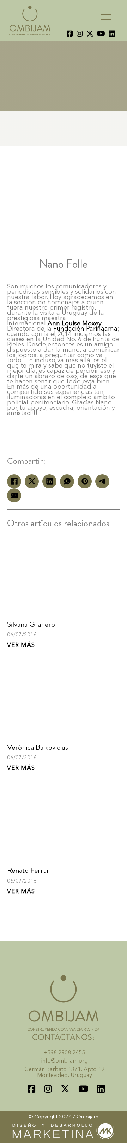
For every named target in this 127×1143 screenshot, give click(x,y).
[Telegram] (102, 481)
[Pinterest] (85, 481)
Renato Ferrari (29, 870)
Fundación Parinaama (85, 329)
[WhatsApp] (67, 481)
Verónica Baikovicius (37, 747)
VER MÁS (21, 645)
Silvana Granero (31, 624)
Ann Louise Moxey (74, 323)
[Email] (14, 495)
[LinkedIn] (49, 481)
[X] (32, 481)
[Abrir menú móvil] (106, 17)
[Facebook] (14, 481)
